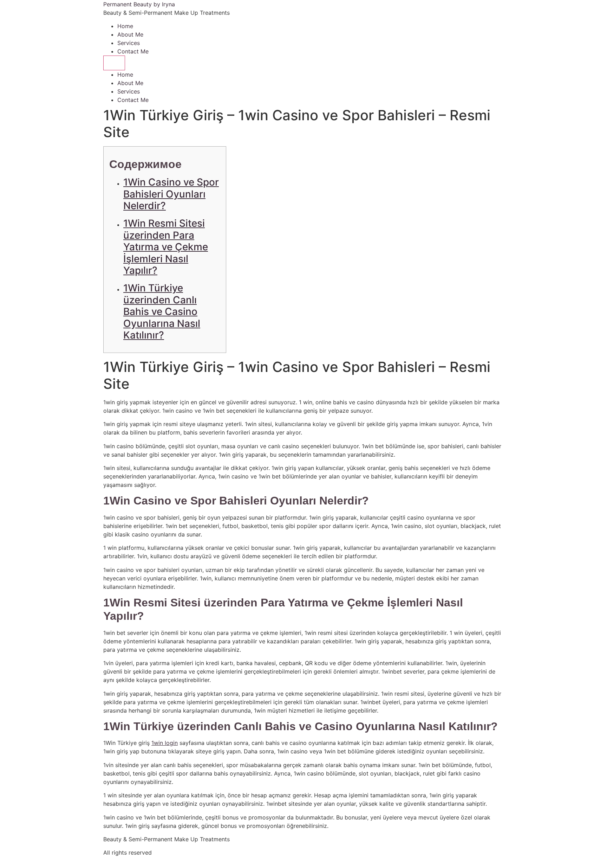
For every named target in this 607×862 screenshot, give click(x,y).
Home (125, 26)
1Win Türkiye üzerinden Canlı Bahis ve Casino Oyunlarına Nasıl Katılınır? (161, 311)
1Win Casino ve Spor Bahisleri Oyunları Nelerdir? (171, 194)
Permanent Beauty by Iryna (139, 4)
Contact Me (133, 51)
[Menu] (114, 63)
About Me (130, 34)
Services (128, 42)
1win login (164, 742)
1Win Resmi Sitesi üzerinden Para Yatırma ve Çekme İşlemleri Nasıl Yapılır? (165, 246)
